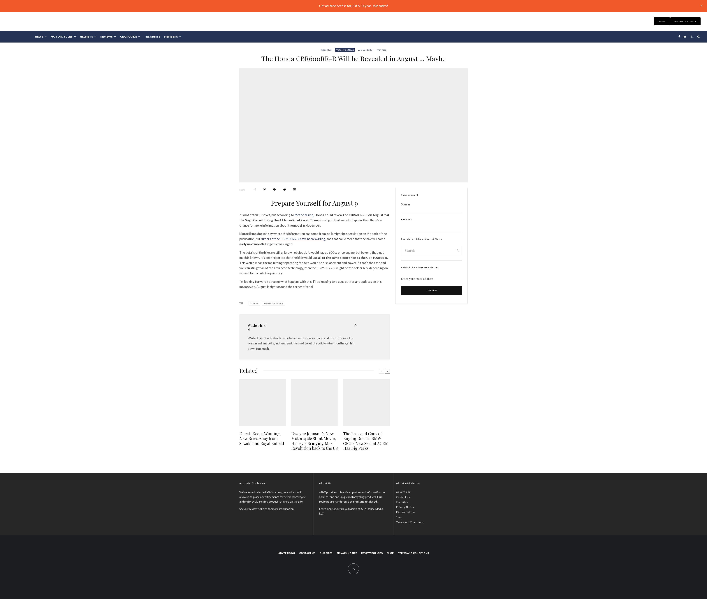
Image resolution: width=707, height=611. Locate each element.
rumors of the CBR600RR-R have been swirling (293, 239)
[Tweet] (264, 189)
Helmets (86, 36)
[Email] (294, 189)
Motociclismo (304, 215)
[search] (458, 250)
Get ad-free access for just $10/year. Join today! (353, 6)
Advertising (403, 491)
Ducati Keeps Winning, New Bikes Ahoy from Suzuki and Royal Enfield (261, 438)
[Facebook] (679, 36)
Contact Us (403, 497)
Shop (399, 517)
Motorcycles (62, 36)
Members (171, 36)
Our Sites (402, 502)
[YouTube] (685, 36)
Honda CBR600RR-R (274, 303)
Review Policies (405, 512)
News (39, 36)
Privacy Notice (405, 507)
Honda (255, 303)
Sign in (405, 204)
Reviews (106, 36)
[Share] (255, 189)
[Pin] (274, 189)
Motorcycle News (345, 49)
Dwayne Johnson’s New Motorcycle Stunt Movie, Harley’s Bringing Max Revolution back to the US (314, 441)
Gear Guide (128, 36)
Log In (662, 21)
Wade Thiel (326, 49)
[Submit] (284, 189)
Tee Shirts (152, 36)
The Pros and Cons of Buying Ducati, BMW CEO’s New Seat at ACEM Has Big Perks (366, 441)
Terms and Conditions (410, 522)
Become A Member (685, 21)
